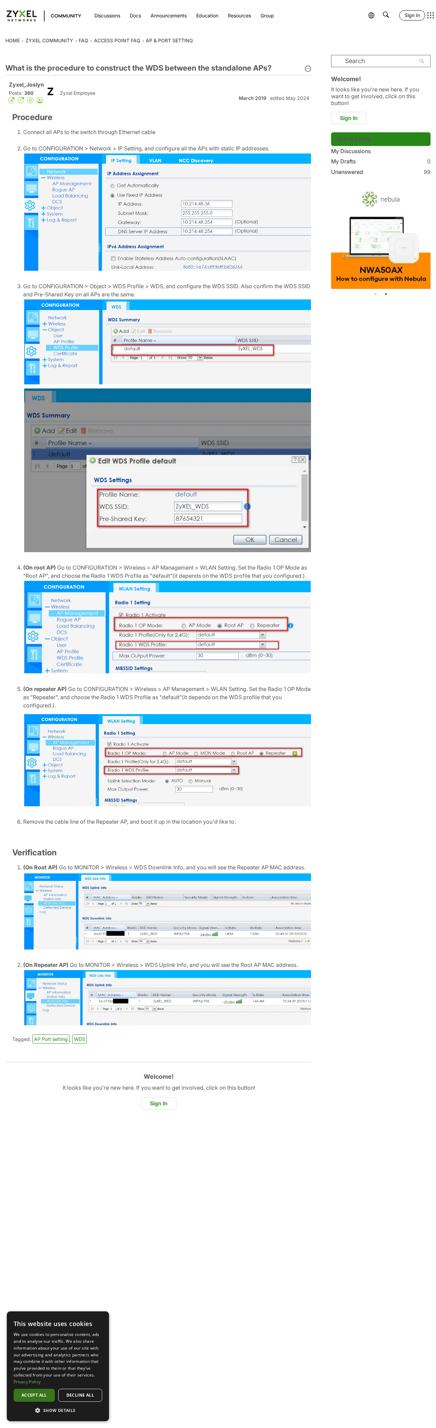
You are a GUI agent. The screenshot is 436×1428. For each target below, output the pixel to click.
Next (423, 237)
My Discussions (351, 151)
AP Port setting (51, 1039)
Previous (337, 237)
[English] (40, 15)
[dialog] (58, 1366)
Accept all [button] (34, 1395)
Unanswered (381, 171)
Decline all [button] (80, 1395)
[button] (308, 69)
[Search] (421, 61)
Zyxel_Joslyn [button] (26, 84)
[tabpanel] (381, 237)
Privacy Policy (27, 1382)
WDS (79, 1039)
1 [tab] (375, 294)
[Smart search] (386, 15)
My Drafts (381, 161)
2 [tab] (386, 294)
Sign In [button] (159, 1103)
